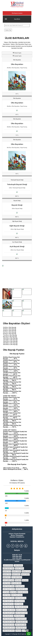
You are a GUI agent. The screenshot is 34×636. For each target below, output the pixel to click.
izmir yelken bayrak (17, 577)
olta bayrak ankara (16, 583)
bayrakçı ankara (19, 568)
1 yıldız (26, 520)
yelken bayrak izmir (8, 615)
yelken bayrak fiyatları (8, 612)
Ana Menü (17, 19)
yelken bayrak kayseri (8, 618)
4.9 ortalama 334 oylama (17, 483)
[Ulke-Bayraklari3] (17, 303)
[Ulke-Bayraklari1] (27, 291)
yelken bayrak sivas (21, 627)
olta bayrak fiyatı (20, 586)
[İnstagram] (8, 546)
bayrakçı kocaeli (26, 571)
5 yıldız (26, 491)
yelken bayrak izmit (19, 615)
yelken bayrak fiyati (21, 609)
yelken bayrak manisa (21, 621)
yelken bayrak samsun (21, 589)
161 (6, 496)
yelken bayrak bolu (19, 601)
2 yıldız (26, 513)
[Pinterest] (21, 546)
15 (6, 510)
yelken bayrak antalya (8, 586)
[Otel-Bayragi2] (7, 313)
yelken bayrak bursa (8, 604)
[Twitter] (17, 546)
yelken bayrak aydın (8, 601)
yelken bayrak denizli (8, 607)
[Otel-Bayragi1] (27, 304)
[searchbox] (17, 25)
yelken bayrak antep (21, 598)
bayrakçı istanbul (16, 571)
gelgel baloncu (6, 577)
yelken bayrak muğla (20, 624)
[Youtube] (25, 546)
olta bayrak (18, 580)
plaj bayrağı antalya (23, 592)
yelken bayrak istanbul (8, 589)
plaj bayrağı (13, 592)
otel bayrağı (6, 592)
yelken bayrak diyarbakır (21, 607)
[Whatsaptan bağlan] (28, 633)
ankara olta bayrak (8, 565)
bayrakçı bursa (7, 571)
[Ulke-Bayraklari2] (7, 304)
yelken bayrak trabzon (8, 630)
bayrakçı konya (7, 574)
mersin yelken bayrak (8, 580)
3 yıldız (26, 505)
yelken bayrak (6, 583)
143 (6, 503)
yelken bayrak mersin (8, 624)
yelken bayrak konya (21, 618)
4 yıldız (26, 498)
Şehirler (17, 9)
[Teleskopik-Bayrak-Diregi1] (7, 293)
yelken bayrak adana (17, 595)
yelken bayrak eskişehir (9, 609)
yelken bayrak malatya (9, 621)
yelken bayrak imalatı (8, 568)
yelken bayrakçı (18, 565)
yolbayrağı (18, 630)
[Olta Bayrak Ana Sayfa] (17, 4)
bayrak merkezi (16, 574)
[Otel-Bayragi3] (17, 313)
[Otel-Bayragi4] (27, 312)
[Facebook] (12, 546)
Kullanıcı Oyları (17, 480)
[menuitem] (8, 565)
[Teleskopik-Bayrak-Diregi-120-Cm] (17, 293)
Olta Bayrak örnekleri (17, 13)
